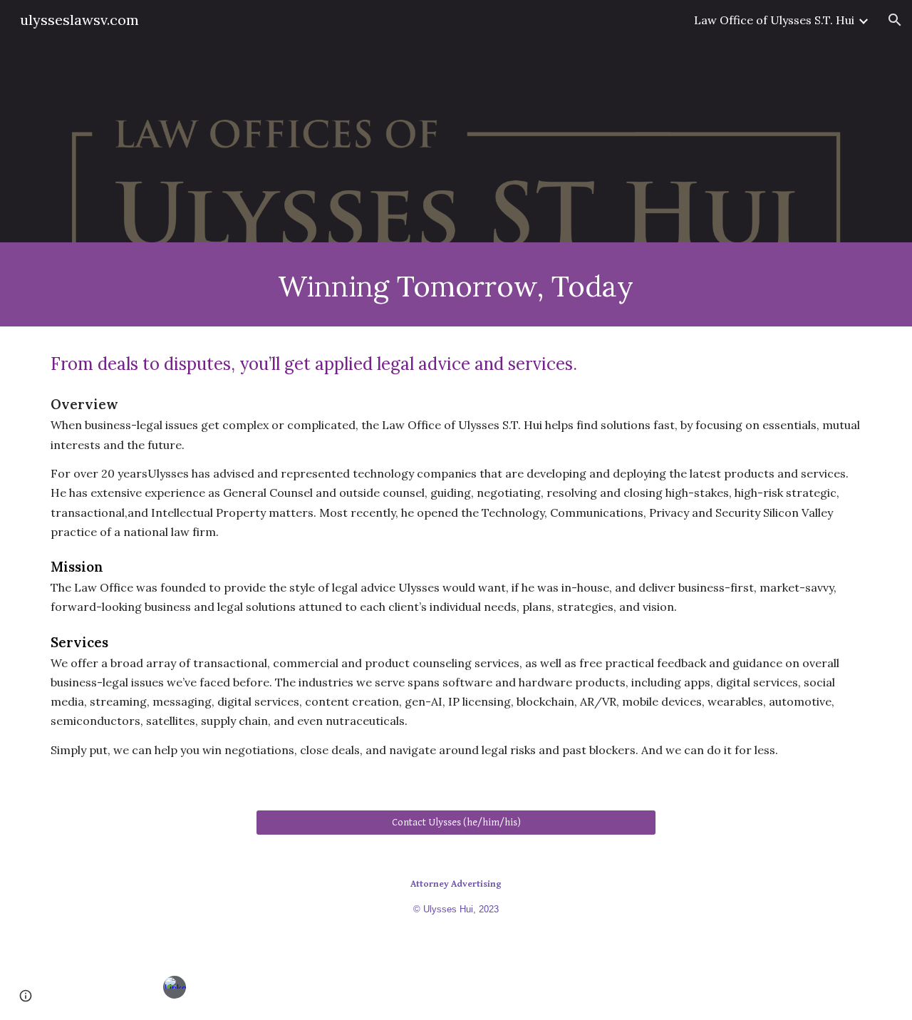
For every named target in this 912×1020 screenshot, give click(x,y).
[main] (456, 284)
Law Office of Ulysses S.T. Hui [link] (774, 20)
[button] (895, 20)
